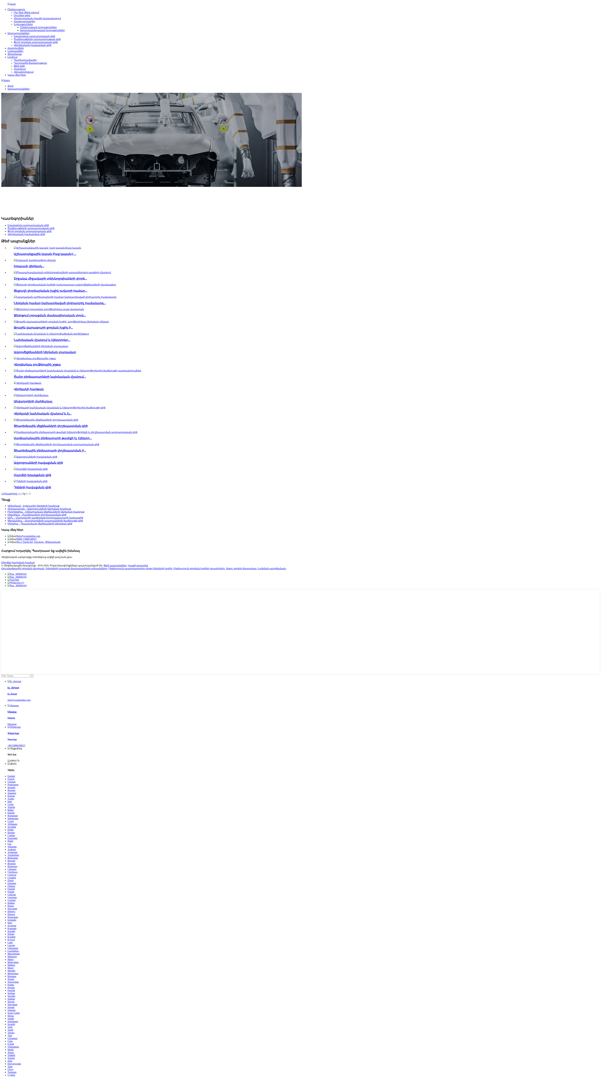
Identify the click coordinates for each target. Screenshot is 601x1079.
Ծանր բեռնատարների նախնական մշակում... (50, 376)
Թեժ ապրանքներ (115, 565)
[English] (5, 80)
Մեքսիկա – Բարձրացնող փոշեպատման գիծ (37, 514)
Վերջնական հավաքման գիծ (32, 45)
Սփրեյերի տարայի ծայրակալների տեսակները (76, 568)
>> (20, 493)
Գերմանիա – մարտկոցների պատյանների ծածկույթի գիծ (45, 520)
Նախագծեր (15, 51)
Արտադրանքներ (19, 33)
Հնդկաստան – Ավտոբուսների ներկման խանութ (39, 508)
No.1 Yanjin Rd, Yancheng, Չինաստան (38, 542)
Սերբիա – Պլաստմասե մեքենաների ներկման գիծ (40, 523)
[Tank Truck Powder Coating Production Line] (56, 444)
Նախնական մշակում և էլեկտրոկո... (42, 340)
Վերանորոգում (23, 72)
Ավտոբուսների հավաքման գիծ (38, 462)
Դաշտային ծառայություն (30, 63)
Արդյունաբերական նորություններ (42, 30)
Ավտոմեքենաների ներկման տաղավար (45, 352)
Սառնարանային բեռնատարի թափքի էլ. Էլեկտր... (53, 438)
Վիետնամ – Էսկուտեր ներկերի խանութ (33, 505)
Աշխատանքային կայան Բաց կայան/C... (45, 254)
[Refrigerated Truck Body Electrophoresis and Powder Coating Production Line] (75, 432)
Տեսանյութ (15, 54)
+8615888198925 (16, 745)
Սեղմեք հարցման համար (18, 562)
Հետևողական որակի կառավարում (37, 18)
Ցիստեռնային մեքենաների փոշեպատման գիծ (51, 426)
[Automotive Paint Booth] (41, 346)
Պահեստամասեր (25, 60)
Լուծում (12, 57)
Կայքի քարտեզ (138, 565)
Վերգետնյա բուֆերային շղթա (37, 364)
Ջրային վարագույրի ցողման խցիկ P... (43, 327)
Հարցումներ (16, 48)
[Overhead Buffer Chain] (35, 358)
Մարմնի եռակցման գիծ (32, 475)
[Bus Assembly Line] (35, 456)
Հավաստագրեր (24, 21)
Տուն (10, 86)
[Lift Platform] (27, 383)
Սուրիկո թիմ (22, 15)
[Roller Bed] (31, 395)
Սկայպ (12, 724)
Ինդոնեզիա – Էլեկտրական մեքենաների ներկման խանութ (46, 511)
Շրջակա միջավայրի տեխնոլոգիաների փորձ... (50, 278)
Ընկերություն (16, 9)
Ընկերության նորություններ (38, 27)
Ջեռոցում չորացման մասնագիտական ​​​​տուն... (50, 315)
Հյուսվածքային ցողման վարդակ (22, 568)
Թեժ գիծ (19, 66)
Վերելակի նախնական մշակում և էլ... (43, 413)
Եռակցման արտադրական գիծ (34, 36)
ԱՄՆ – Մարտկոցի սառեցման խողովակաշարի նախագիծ (45, 517)
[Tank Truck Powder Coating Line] (46, 420)
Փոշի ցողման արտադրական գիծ (36, 42)
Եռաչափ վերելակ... (29, 266)
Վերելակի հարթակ (29, 389)
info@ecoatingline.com (28, 536)
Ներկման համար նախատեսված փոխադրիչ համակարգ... (60, 303)
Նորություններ (23, 24)
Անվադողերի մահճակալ (33, 401)
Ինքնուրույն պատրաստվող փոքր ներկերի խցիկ (140, 568)
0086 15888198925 (27, 539)
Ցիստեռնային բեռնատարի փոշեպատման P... (50, 450)
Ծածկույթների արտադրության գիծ (37, 39)
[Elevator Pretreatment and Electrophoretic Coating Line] (59, 407)
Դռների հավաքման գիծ (32, 487)
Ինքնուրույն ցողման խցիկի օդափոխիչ (199, 568)
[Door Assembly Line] (30, 481)
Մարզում (20, 69)
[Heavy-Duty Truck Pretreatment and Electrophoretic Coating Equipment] (77, 370)
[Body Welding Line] (31, 469)
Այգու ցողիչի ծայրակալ (241, 568)
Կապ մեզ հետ (17, 75)
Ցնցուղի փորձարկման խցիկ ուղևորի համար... (50, 290)
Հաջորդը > (12, 493)
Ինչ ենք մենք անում (26, 12)
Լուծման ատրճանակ (272, 568)
